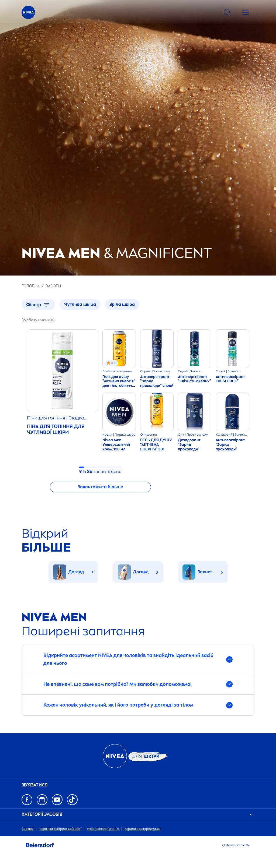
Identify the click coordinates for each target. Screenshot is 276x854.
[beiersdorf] (40, 845)
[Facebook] (27, 799)
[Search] (227, 12)
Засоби (53, 286)
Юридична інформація (143, 829)
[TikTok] (72, 799)
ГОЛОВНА (31, 286)
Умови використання (103, 829)
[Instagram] (42, 799)
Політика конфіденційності (60, 829)
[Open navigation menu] (245, 12)
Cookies (27, 829)
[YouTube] (57, 799)
